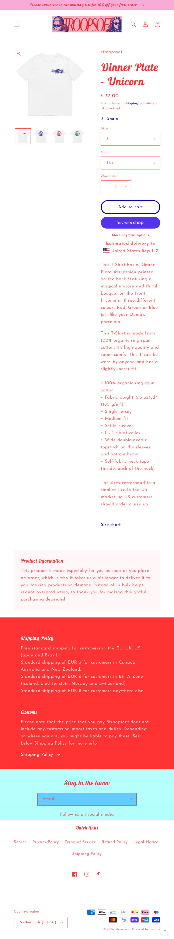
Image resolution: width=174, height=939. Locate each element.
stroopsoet (123, 929)
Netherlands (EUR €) (38, 922)
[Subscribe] (130, 799)
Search (20, 842)
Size (104, 128)
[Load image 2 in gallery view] (41, 136)
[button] (16, 24)
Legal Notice (145, 842)
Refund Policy (115, 842)
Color (105, 152)
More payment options (130, 235)
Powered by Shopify (146, 929)
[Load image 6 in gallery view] (77, 136)
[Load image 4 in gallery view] (59, 136)
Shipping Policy (37, 754)
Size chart (111, 525)
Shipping (131, 103)
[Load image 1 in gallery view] (23, 136)
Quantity (108, 176)
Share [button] (112, 119)
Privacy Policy (45, 842)
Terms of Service (80, 842)
